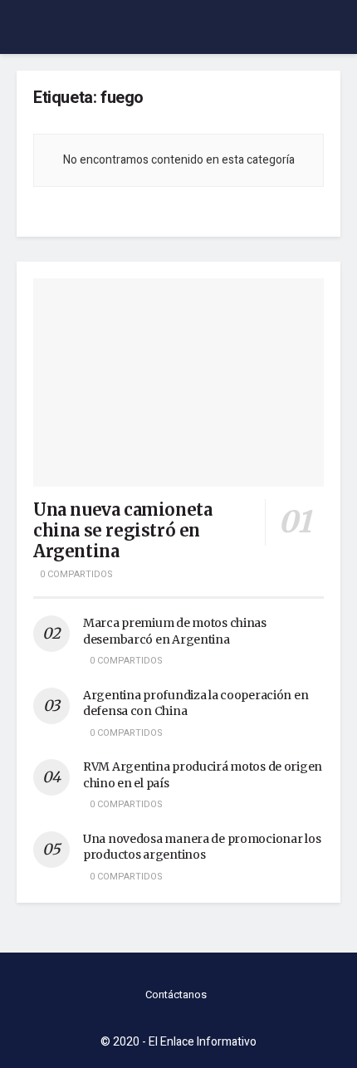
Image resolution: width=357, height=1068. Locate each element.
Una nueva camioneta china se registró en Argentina (122, 530)
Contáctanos (176, 994)
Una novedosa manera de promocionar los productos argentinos (201, 847)
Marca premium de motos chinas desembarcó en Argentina (175, 631)
